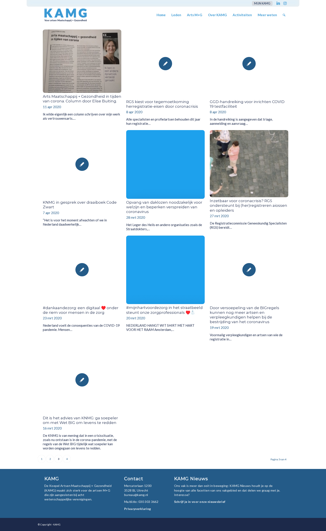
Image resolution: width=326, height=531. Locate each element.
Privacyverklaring (137, 509)
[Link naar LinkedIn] (278, 3)
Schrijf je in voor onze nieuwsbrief (200, 502)
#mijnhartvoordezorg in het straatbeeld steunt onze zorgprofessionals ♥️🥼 (164, 309)
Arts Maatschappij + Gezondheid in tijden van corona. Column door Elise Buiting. (82, 98)
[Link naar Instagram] (285, 3)
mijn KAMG (262, 3)
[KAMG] (62, 15)
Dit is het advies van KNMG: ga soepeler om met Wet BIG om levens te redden (80, 420)
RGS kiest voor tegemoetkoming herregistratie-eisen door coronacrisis (162, 104)
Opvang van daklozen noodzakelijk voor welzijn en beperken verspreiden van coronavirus (164, 207)
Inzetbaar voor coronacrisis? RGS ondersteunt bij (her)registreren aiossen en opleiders (248, 206)
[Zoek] (284, 15)
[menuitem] (261, 3)
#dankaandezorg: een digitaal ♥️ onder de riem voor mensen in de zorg (80, 310)
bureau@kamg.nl (136, 495)
